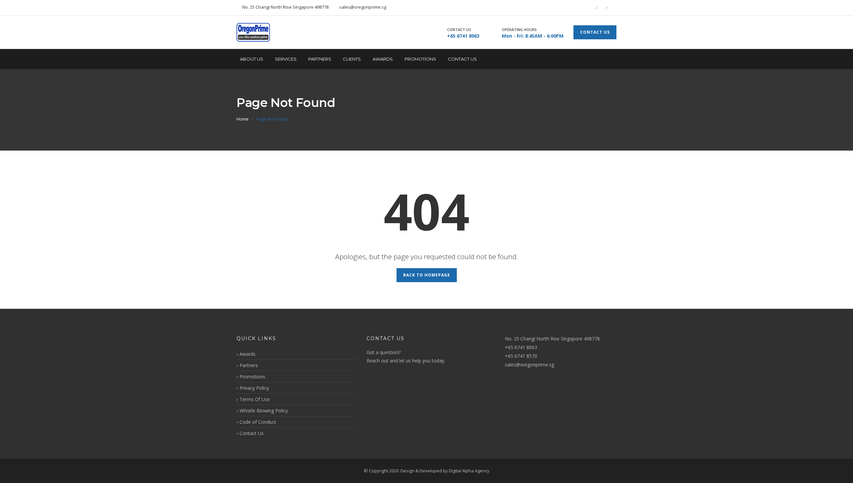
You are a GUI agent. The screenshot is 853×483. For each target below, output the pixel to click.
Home (243, 119)
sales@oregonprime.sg (529, 364)
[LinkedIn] (601, 7)
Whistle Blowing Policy (264, 410)
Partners (319, 59)
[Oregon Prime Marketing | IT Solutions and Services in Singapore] (253, 32)
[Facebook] (591, 7)
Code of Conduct (258, 422)
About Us (251, 59)
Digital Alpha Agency (469, 471)
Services (286, 59)
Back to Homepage (426, 275)
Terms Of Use (255, 399)
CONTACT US (595, 32)
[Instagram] (612, 7)
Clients (352, 59)
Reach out (378, 360)
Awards (383, 59)
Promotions (420, 59)
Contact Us (462, 59)
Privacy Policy (254, 388)
